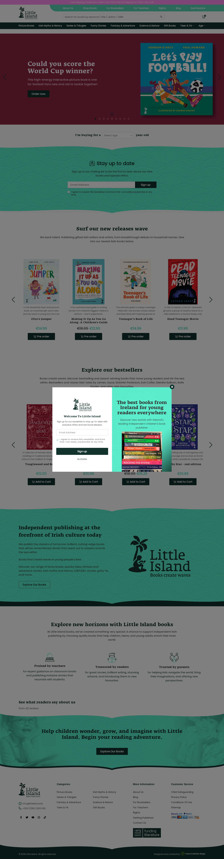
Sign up (82, 451)
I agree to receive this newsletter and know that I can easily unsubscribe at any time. (82, 440)
